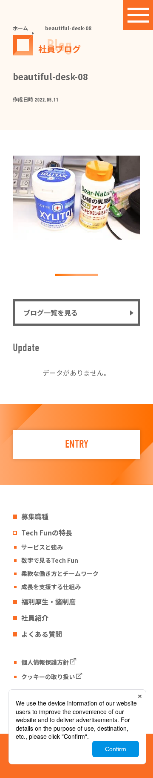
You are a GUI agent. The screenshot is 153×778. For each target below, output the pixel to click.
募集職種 (34, 516)
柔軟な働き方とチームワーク (60, 573)
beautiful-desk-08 (68, 28)
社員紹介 (34, 618)
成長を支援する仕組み (51, 586)
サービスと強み (42, 547)
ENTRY (76, 444)
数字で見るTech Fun (49, 560)
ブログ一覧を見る (50, 312)
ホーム (20, 28)
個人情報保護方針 (45, 662)
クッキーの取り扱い (48, 676)
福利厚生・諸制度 (48, 601)
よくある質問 (41, 634)
